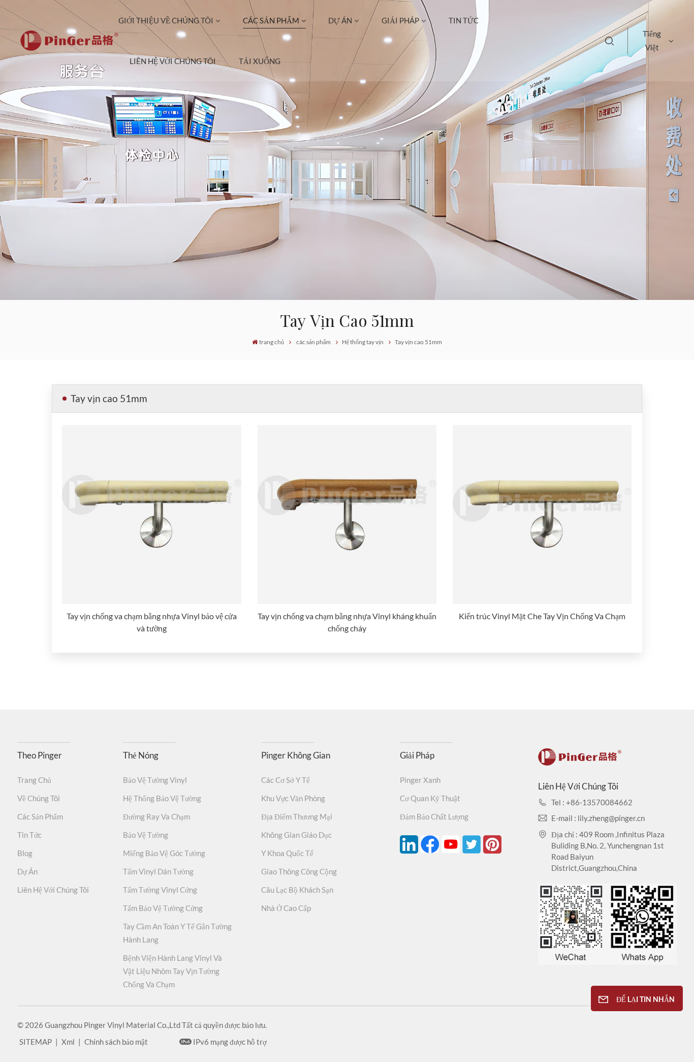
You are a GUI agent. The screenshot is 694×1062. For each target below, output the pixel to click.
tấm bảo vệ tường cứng (163, 908)
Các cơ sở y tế (285, 779)
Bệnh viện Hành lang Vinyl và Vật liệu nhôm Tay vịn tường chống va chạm (172, 971)
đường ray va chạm (156, 816)
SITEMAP (35, 1041)
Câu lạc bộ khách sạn (297, 889)
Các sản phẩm (40, 816)
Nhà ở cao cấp (286, 908)
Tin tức (464, 20)
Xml (68, 1041)
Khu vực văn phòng (293, 798)
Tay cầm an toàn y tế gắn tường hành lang (177, 933)
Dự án (340, 20)
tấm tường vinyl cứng (160, 889)
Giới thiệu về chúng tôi (165, 20)
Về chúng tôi (38, 798)
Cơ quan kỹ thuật (430, 798)
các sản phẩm (271, 20)
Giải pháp (400, 20)
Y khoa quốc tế (287, 853)
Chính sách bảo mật (116, 1041)
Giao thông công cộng (299, 871)
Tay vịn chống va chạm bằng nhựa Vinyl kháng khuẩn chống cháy (347, 622)
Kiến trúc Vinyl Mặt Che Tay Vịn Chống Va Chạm (542, 616)
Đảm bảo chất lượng (434, 816)
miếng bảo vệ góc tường (164, 853)
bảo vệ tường (145, 834)
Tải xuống (259, 61)
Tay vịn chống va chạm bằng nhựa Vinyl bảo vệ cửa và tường (152, 622)
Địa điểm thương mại (296, 816)
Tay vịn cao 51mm (418, 342)
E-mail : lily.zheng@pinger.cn (598, 818)
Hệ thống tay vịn (363, 342)
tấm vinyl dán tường (158, 871)
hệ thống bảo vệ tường (162, 798)
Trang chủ (34, 779)
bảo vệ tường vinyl (155, 779)
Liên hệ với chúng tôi (173, 61)
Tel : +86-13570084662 (592, 802)
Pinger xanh (420, 779)
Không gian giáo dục (296, 834)
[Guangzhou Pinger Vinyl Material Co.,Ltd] (69, 47)
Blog (25, 853)
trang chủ (271, 342)
